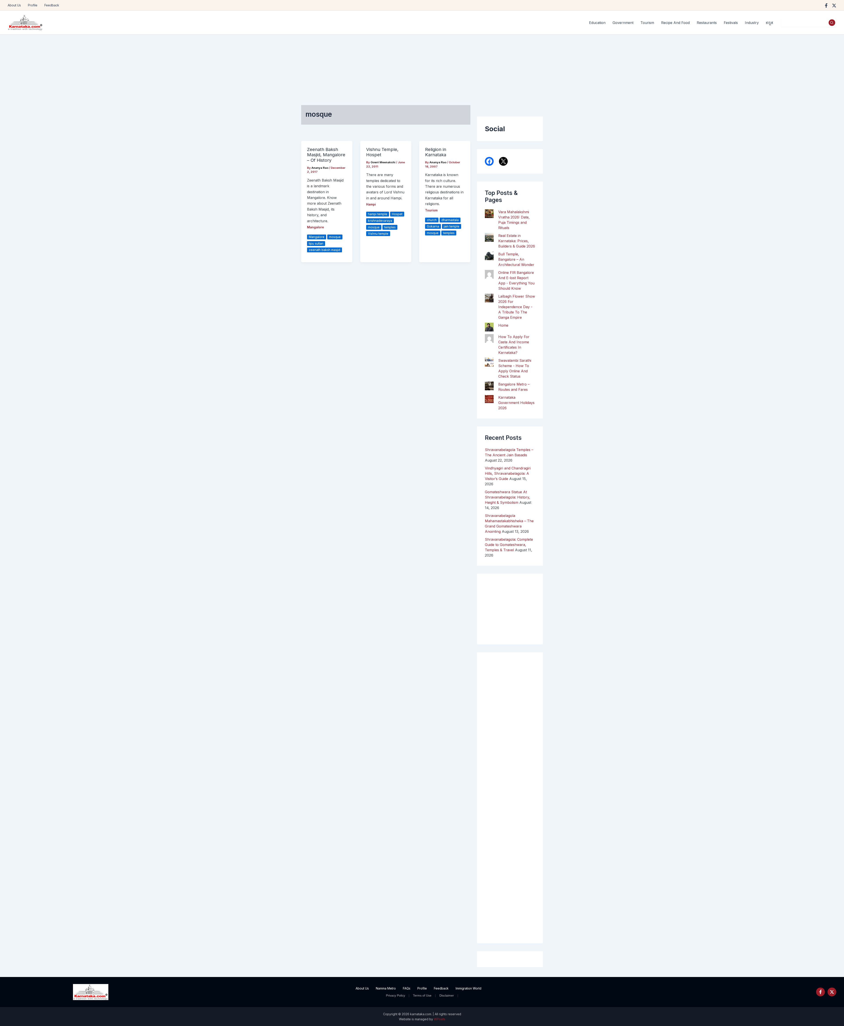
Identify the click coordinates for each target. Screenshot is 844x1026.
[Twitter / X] (834, 5)
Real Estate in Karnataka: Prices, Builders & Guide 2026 (516, 240)
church (432, 220)
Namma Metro (386, 988)
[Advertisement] (422, 67)
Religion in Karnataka (435, 152)
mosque (335, 237)
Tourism (431, 210)
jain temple (451, 226)
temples (390, 227)
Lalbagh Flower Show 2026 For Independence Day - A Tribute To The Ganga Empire (516, 307)
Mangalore (315, 227)
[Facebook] (826, 5)
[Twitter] (832, 992)
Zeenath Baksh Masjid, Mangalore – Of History (326, 155)
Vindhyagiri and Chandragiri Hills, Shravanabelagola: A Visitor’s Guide (508, 473)
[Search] (832, 22)
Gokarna (433, 226)
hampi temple (377, 214)
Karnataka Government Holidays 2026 (516, 402)
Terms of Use (422, 995)
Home (503, 325)
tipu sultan (316, 243)
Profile (32, 5)
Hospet (397, 214)
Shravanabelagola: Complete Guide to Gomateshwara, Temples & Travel (509, 544)
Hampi (371, 204)
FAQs (406, 988)
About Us (14, 5)
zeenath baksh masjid (324, 250)
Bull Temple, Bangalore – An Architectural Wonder (516, 259)
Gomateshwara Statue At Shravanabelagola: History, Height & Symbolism (507, 497)
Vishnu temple (378, 233)
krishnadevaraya (380, 220)
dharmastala (450, 220)
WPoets (439, 1019)
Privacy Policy (395, 995)
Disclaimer (446, 995)
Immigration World (468, 988)
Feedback (51, 5)
